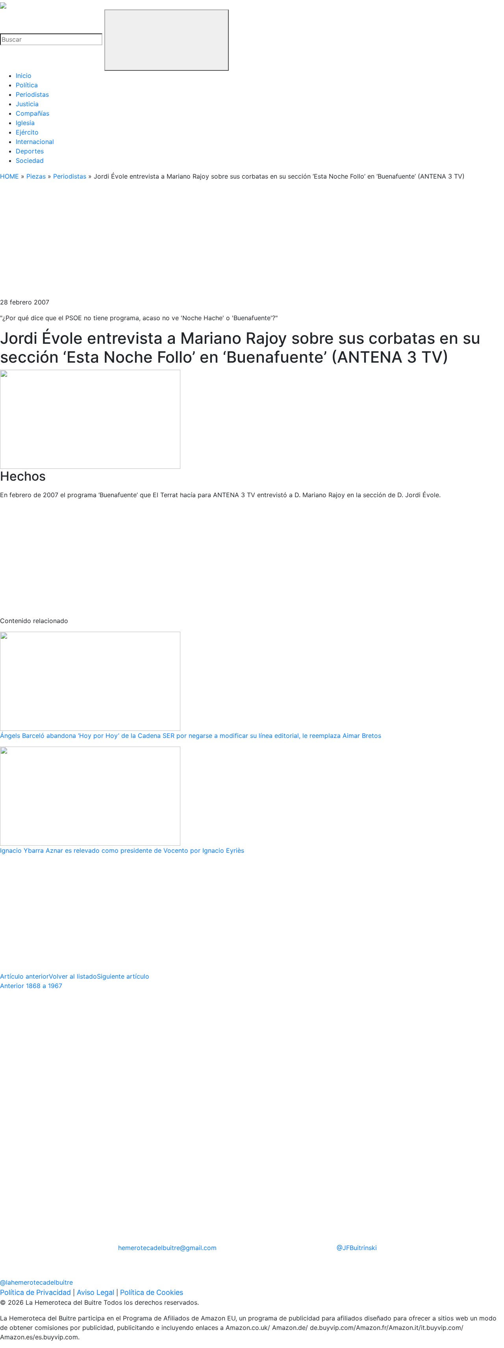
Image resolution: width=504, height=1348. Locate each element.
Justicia (27, 104)
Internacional (35, 142)
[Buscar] (166, 40)
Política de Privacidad (35, 1292)
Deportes (30, 151)
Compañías (32, 113)
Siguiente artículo (123, 976)
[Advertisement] (236, 242)
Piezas (36, 176)
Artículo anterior (24, 976)
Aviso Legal (95, 1292)
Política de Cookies (151, 1292)
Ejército (27, 132)
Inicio (24, 75)
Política (27, 85)
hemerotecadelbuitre (167, 1248)
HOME (9, 176)
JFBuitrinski (357, 1248)
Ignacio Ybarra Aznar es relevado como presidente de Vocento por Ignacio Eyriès (122, 850)
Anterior (31, 986)
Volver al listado (73, 976)
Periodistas (32, 94)
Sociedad (30, 160)
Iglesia (25, 123)
